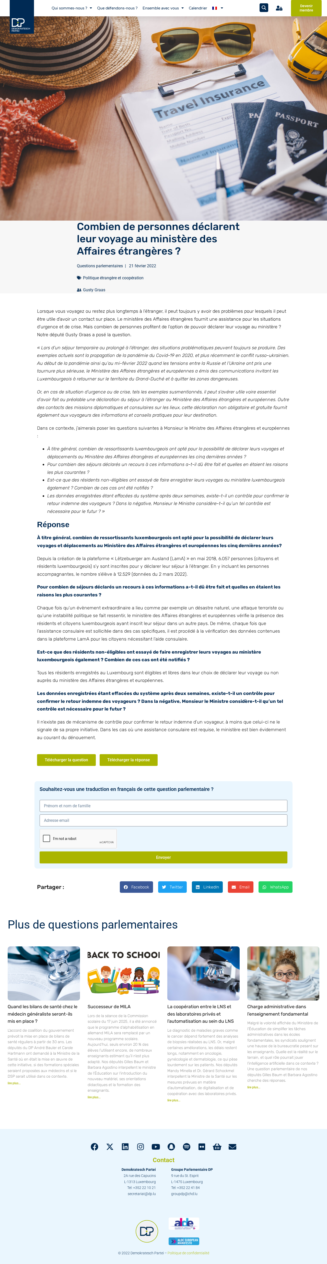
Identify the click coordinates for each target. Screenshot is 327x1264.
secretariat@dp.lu (142, 1194)
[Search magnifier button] (264, 7)
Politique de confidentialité (188, 1253)
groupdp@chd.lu (184, 1194)
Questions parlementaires (100, 265)
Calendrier (198, 8)
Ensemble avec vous (161, 8)
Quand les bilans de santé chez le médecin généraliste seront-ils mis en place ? (42, 1014)
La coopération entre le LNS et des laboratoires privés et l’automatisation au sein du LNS (200, 1014)
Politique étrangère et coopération (113, 277)
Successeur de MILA (109, 1006)
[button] (136, 887)
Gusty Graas (94, 289)
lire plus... (14, 1083)
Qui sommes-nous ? (69, 8)
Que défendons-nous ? (117, 8)
